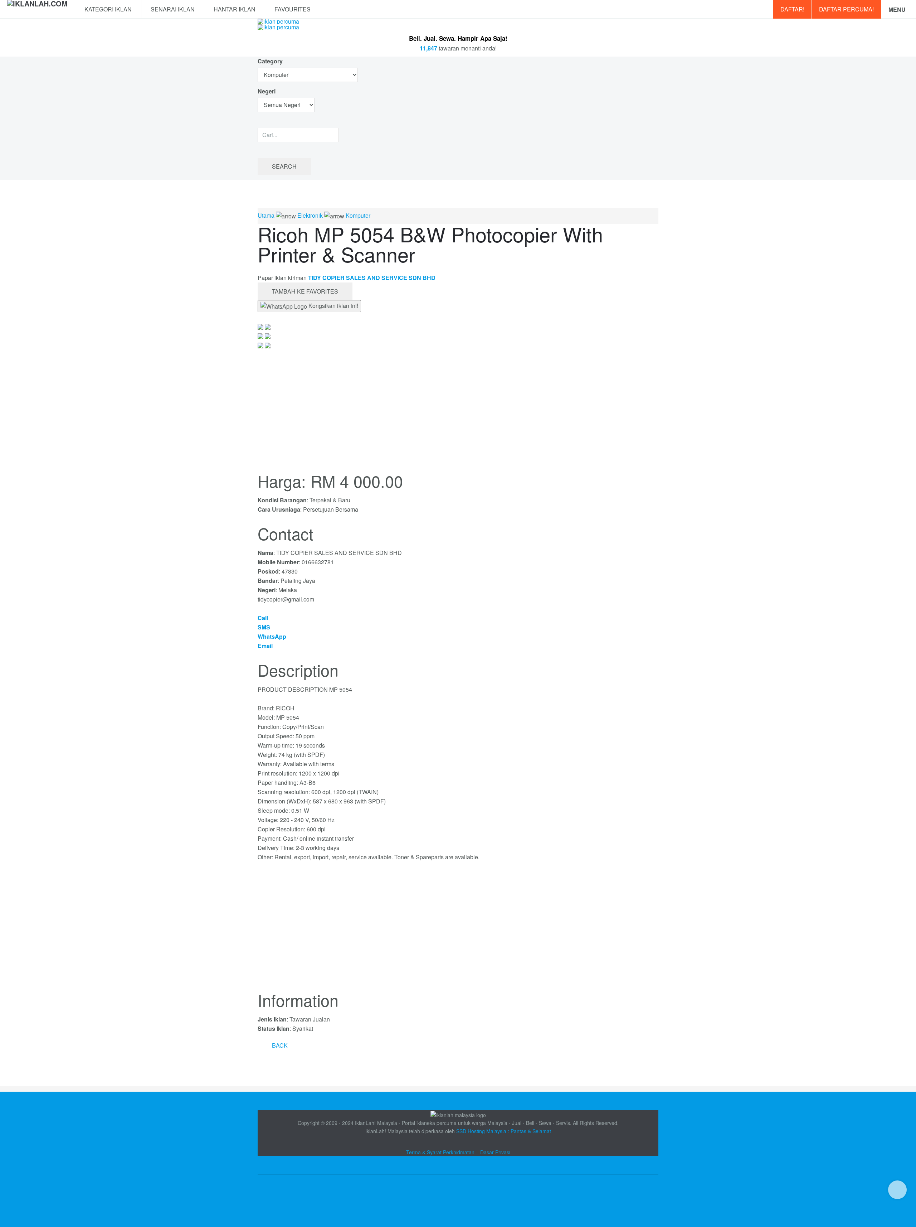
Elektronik (310, 215)
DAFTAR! (792, 9)
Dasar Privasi (495, 1152)
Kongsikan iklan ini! (332, 305)
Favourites (292, 9)
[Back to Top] (897, 1189)
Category (270, 61)
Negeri (267, 91)
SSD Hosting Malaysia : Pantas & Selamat (503, 1131)
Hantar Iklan (234, 9)
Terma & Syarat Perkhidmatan (440, 1152)
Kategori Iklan (108, 9)
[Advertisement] (458, 930)
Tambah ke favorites (305, 291)
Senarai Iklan (173, 9)
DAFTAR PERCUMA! (846, 9)
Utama (266, 215)
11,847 (428, 48)
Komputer (358, 215)
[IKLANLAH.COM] (37, 9)
